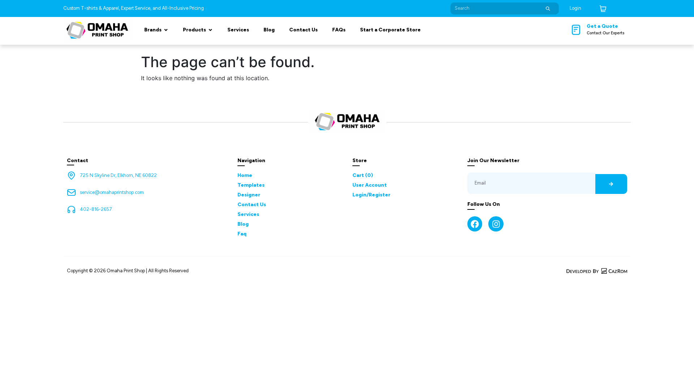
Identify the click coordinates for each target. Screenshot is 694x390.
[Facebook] (474, 223)
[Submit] (548, 8)
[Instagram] (495, 223)
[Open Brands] (165, 30)
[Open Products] (210, 30)
